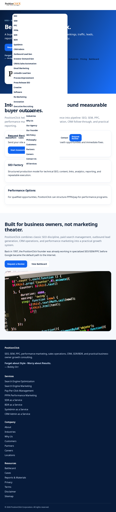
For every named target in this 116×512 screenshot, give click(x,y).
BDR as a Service (13, 404)
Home (8, 59)
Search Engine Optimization (20, 381)
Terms (8, 486)
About (8, 427)
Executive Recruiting (23, 106)
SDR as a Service (13, 400)
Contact (64, 137)
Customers (31, 144)
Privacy (8, 482)
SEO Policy (31, 135)
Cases (21, 137)
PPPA (16, 30)
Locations (10, 455)
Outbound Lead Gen (23, 54)
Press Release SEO (22, 82)
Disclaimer (10, 491)
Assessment (11, 137)
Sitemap (9, 496)
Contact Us (31, 159)
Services (17, 11)
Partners (30, 149)
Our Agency (31, 125)
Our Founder (32, 130)
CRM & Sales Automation (25, 63)
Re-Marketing (20, 97)
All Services (31, 163)
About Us (30, 111)
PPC (15, 25)
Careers (29, 154)
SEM (15, 21)
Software (18, 92)
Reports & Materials (15, 477)
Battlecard (94, 59)
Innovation (19, 101)
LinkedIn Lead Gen (22, 73)
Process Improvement (24, 78)
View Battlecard (39, 264)
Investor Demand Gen (24, 59)
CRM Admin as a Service (17, 413)
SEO (15, 16)
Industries (73, 59)
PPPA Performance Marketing (21, 395)
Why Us (29, 120)
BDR (16, 40)
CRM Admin (19, 49)
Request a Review (15, 264)
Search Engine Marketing (18, 386)
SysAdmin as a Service (16, 409)
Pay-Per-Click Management (19, 390)
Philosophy (31, 140)
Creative (18, 87)
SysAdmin (18, 44)
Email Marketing (21, 68)
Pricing (83, 59)
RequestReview (75, 137)
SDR (15, 35)
